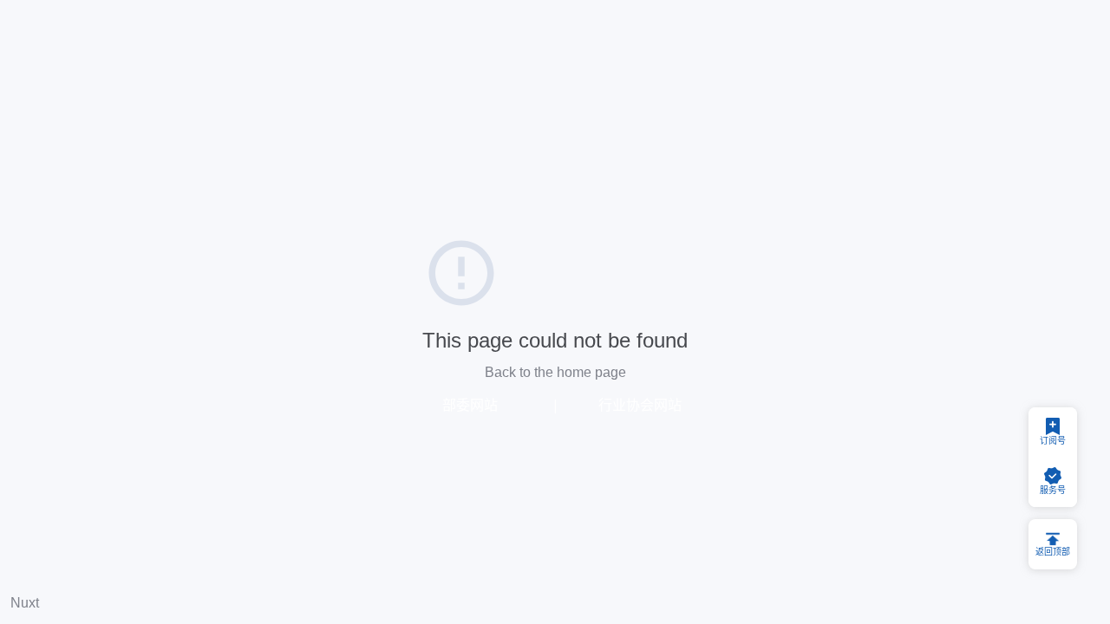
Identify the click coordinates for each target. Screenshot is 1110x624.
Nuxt (24, 602)
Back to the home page (555, 372)
